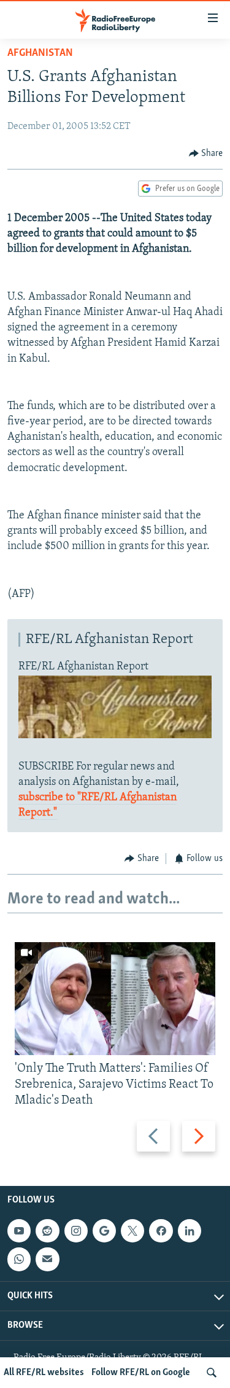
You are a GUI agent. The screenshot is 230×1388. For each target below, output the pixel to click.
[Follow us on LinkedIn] (189, 1230)
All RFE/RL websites (44, 1373)
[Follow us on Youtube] (19, 1230)
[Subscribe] (47, 1259)
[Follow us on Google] (104, 1230)
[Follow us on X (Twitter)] (132, 1230)
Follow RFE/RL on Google (140, 1373)
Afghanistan (40, 53)
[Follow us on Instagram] (76, 1230)
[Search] (211, 1372)
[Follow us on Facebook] (160, 1230)
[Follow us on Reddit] (47, 1230)
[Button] (206, 154)
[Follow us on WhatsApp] (19, 1259)
